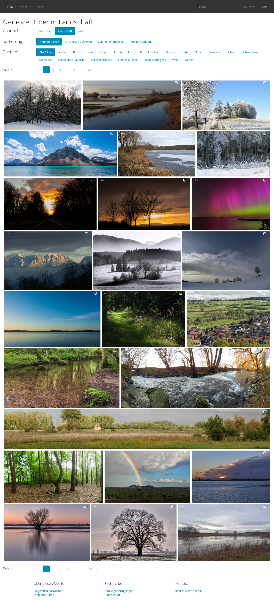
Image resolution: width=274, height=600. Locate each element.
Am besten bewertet (78, 41)
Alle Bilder (45, 31)
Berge (103, 52)
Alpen (76, 52)
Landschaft (65, 31)
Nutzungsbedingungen (118, 591)
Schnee (232, 52)
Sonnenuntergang (155, 59)
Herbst (117, 52)
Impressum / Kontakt (189, 591)
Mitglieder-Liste (44, 595)
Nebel (198, 52)
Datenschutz (112, 595)
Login (264, 6)
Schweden (45, 59)
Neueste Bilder (49, 42)
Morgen (171, 52)
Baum (89, 52)
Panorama (214, 52)
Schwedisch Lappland (71, 59)
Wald (175, 59)
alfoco (11, 6)
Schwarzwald (250, 52)
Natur (82, 31)
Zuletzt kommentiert (111, 41)
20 (90, 69)
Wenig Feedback (141, 41)
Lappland (154, 52)
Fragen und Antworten (48, 591)
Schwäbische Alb (101, 59)
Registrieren (248, 6)
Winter (189, 59)
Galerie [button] (24, 6)
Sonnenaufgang (128, 59)
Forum (40, 6)
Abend (62, 52)
